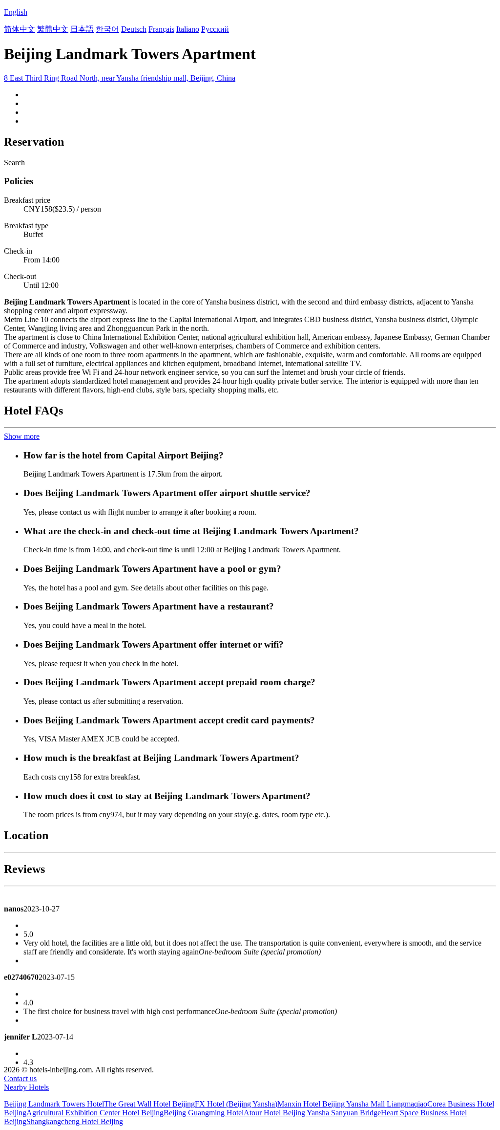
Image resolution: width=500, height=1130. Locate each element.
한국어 (107, 29)
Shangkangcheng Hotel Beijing (74, 1121)
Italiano (187, 29)
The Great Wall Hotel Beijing (149, 1104)
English (15, 12)
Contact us (20, 1078)
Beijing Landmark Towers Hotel (54, 1104)
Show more (22, 436)
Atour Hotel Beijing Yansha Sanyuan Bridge (312, 1112)
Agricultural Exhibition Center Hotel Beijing (95, 1112)
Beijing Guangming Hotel (204, 1112)
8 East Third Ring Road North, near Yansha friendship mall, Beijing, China (119, 78)
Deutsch (133, 29)
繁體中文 (52, 29)
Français (161, 29)
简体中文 (19, 29)
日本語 (82, 29)
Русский (215, 29)
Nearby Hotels (26, 1087)
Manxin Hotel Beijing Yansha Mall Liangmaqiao (352, 1104)
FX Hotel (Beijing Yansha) (236, 1104)
